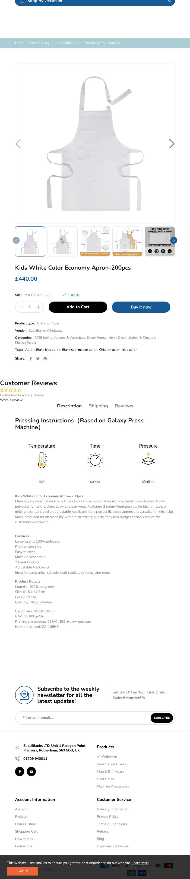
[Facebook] (19, 771)
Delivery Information (112, 809)
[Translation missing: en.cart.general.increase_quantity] (38, 307)
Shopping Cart (26, 831)
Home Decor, (117, 338)
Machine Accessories (113, 786)
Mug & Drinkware (110, 771)
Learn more (140, 863)
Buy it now (141, 307)
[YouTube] (31, 771)
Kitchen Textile (25, 342)
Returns (103, 831)
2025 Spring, (44, 338)
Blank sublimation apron (79, 350)
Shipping (98, 406)
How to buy (24, 838)
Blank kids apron (48, 350)
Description (69, 406)
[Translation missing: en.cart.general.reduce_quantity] (20, 307)
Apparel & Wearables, (70, 338)
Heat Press (105, 779)
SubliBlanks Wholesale (45, 330)
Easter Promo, (97, 338)
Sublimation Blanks (112, 764)
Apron (29, 350)
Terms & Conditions (112, 824)
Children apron (109, 350)
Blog (100, 838)
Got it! (22, 871)
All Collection (107, 756)
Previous (16, 240)
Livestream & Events (113, 846)
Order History (25, 824)
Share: (20, 358)
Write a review (11, 400)
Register (21, 816)
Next (173, 240)
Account (21, 809)
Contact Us (23, 846)
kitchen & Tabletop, (142, 338)
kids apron (129, 350)
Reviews (124, 406)
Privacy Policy (107, 816)
